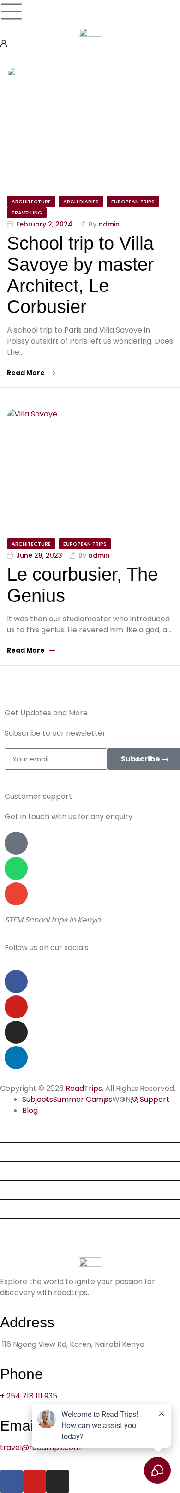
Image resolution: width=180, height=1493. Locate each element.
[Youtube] (16, 1006)
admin (109, 224)
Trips (13, 1133)
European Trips (133, 201)
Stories (16, 1227)
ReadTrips (84, 1088)
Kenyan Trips (27, 1189)
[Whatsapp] (16, 868)
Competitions (28, 1208)
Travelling (27, 212)
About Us (20, 1171)
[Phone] (16, 843)
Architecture (31, 201)
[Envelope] (16, 893)
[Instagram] (16, 1032)
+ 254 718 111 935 (28, 1396)
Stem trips (23, 1152)
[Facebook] (16, 981)
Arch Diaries (81, 201)
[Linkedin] (16, 1057)
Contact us (24, 1246)
